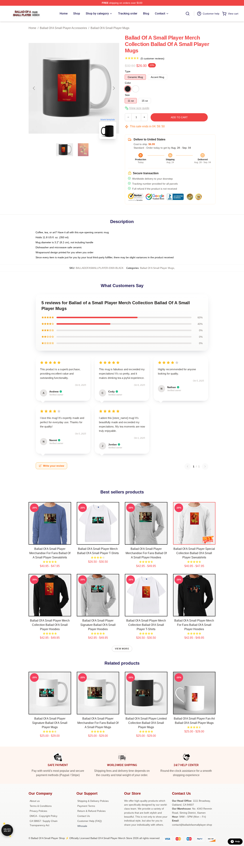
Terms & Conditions (41, 806)
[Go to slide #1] (64, 149)
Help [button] (237, 841)
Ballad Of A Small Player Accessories (63, 28)
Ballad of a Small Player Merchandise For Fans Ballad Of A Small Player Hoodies (146, 553)
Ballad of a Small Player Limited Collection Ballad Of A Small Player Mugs (146, 723)
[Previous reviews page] (187, 466)
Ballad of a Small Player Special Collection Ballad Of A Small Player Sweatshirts (194, 553)
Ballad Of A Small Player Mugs (110, 28)
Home (32, 28)
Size (127, 95)
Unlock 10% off (7, 830)
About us (35, 800)
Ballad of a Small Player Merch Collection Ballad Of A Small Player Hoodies (50, 625)
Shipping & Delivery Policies (93, 800)
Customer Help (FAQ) (89, 821)
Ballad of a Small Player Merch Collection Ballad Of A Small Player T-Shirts (146, 625)
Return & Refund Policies (91, 811)
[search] (187, 13)
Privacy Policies (38, 811)
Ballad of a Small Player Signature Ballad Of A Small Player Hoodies (98, 625)
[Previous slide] (34, 88)
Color (128, 82)
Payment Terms (86, 806)
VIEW (50, 541)
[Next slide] (113, 88)
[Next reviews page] (205, 466)
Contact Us (83, 816)
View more (122, 648)
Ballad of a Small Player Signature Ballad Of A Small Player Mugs (49, 723)
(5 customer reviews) (152, 58)
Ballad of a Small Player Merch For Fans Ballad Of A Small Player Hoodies (194, 625)
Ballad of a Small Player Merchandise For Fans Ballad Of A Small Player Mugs (97, 723)
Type (127, 71)
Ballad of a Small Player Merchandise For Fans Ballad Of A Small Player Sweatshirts (49, 553)
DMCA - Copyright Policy (43, 816)
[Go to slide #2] (83, 149)
